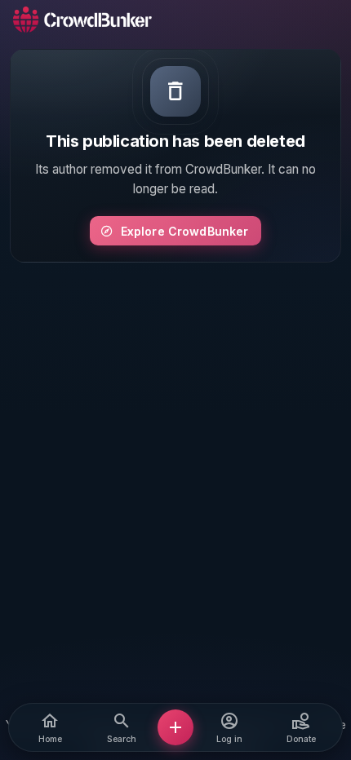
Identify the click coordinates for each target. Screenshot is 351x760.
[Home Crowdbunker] (82, 19)
